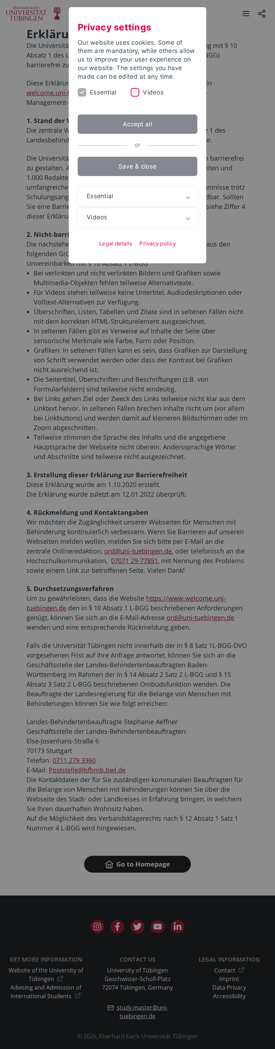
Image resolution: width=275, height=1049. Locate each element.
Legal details (115, 243)
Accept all (137, 124)
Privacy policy (157, 243)
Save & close (137, 166)
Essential (103, 92)
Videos (153, 92)
